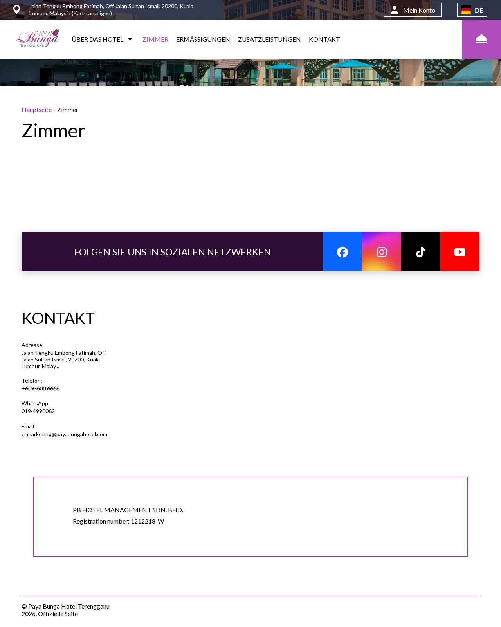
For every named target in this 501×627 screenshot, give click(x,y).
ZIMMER (155, 39)
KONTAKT (324, 39)
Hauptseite (37, 109)
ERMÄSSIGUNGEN (203, 39)
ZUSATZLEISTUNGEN (269, 39)
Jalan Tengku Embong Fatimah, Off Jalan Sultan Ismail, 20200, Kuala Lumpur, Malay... (64, 359)
